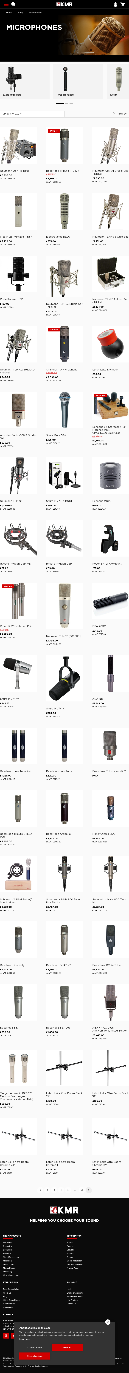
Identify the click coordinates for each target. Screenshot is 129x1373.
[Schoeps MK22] (110, 475)
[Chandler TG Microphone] (64, 344)
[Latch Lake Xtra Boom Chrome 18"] (64, 1136)
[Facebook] (14, 1336)
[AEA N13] (110, 673)
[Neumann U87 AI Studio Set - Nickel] (110, 145)
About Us (7, 1293)
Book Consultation (11, 1289)
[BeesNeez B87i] (18, 1002)
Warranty (70, 1253)
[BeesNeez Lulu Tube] (64, 746)
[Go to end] (71, 103)
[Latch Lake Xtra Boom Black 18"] (110, 1068)
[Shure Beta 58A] (64, 410)
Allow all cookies (34, 1356)
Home (9, 12)
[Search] (13, 4)
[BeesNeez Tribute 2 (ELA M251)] (18, 808)
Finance (70, 1246)
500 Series (7, 1243)
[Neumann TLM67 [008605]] (64, 606)
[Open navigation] (6, 4)
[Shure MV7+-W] (18, 673)
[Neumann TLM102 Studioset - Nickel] (18, 344)
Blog (5, 1296)
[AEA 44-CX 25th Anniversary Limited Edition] (110, 1002)
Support (70, 1257)
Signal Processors (11, 1257)
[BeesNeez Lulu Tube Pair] (18, 746)
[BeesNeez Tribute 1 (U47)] (64, 145)
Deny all (67, 1347)
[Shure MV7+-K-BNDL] (64, 475)
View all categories (11, 1275)
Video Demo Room (11, 1300)
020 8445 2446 (9, 1329)
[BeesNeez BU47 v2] (64, 939)
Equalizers (7, 1250)
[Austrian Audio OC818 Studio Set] (18, 410)
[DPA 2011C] (110, 601)
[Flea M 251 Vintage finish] (18, 211)
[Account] (115, 4)
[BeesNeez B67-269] (64, 1002)
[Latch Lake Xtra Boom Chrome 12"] (110, 1136)
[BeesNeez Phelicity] (18, 939)
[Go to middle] (66, 103)
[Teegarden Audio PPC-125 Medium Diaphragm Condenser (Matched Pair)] (18, 1068)
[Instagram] (6, 1336)
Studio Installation (74, 1261)
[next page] (89, 1190)
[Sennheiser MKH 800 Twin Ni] (110, 874)
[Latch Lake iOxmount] (110, 344)
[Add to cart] (32, 160)
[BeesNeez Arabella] (64, 808)
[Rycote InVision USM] (64, 538)
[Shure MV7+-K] (64, 678)
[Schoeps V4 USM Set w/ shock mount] (18, 874)
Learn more (24, 1339)
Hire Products (9, 1304)
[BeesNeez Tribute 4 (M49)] (110, 746)
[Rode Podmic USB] (18, 274)
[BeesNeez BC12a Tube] (110, 939)
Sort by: (11, 114)
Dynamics (7, 1246)
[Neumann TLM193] (18, 475)
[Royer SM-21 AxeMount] (110, 538)
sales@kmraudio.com (12, 1326)
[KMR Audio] (64, 4)
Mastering (7, 1261)
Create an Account (74, 1293)
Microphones (35, 12)
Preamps (7, 1253)
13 (82, 1190)
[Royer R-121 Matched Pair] (18, 601)
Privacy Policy (73, 1268)
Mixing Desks (9, 1268)
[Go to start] (60, 103)
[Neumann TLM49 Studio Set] (110, 211)
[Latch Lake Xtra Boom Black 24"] (64, 1068)
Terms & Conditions (75, 1264)
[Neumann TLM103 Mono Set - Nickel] (110, 274)
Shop (20, 12)
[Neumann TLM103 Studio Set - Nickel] (64, 276)
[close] (107, 1322)
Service (70, 1243)
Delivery (70, 1250)
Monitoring (7, 1272)
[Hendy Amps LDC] (110, 808)
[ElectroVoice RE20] (64, 211)
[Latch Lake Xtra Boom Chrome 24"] (18, 1136)
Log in (69, 1289)
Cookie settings (35, 1347)
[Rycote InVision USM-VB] (18, 538)
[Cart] (123, 4)
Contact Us (8, 1307)
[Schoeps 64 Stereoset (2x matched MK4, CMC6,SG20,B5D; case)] (110, 406)
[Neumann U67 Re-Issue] (18, 145)
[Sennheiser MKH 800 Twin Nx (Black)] (64, 874)
